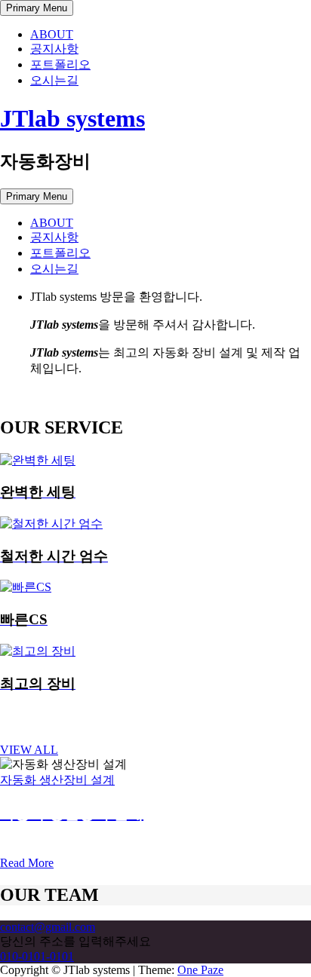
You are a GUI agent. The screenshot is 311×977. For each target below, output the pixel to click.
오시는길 (54, 80)
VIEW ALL (29, 749)
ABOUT (51, 34)
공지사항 (54, 48)
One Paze (200, 969)
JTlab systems (72, 118)
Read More (27, 862)
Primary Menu (36, 8)
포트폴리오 (60, 64)
